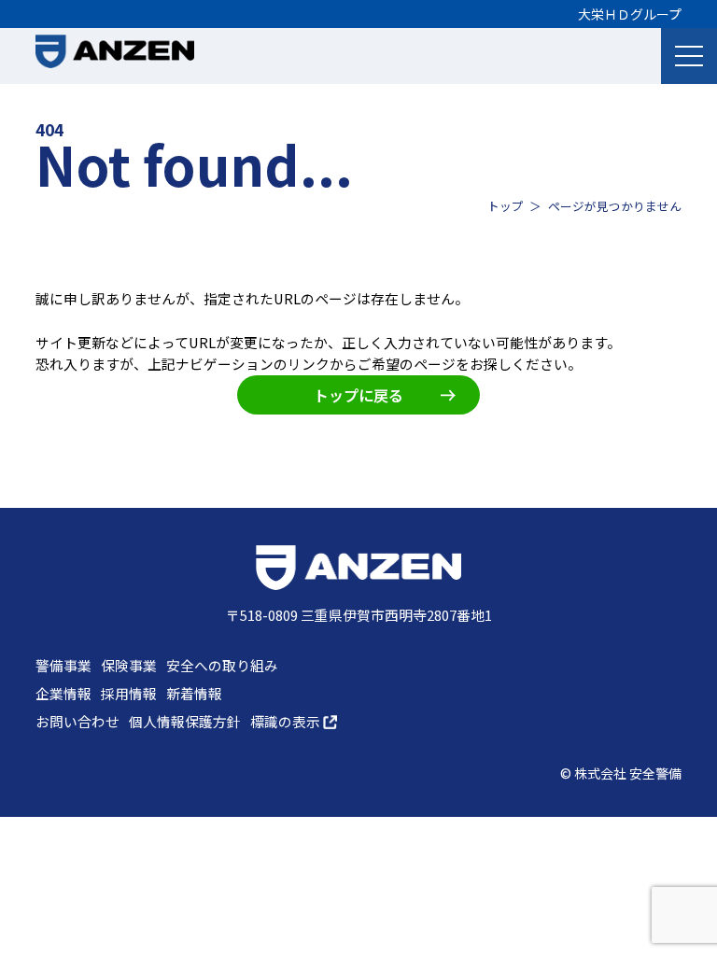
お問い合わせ (77, 721)
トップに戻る (358, 395)
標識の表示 (286, 721)
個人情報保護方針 (185, 721)
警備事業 (63, 665)
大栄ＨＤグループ (630, 14)
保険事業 (129, 665)
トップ (505, 206)
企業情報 (63, 693)
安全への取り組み (222, 665)
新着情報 (194, 693)
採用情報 (129, 693)
